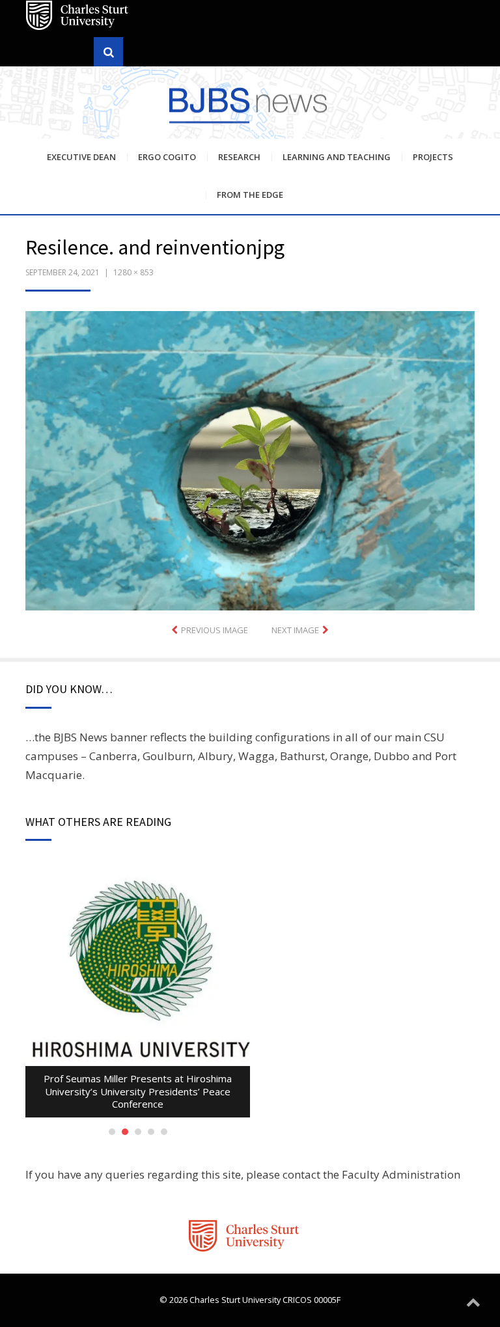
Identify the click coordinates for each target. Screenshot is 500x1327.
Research (239, 157)
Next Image (295, 630)
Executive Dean (81, 157)
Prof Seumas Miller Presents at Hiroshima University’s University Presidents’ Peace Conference (138, 1091)
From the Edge (250, 194)
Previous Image (214, 630)
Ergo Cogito (167, 157)
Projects (433, 157)
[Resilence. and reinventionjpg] (250, 459)
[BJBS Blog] (250, 104)
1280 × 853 (133, 272)
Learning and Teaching (337, 157)
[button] (250, 460)
